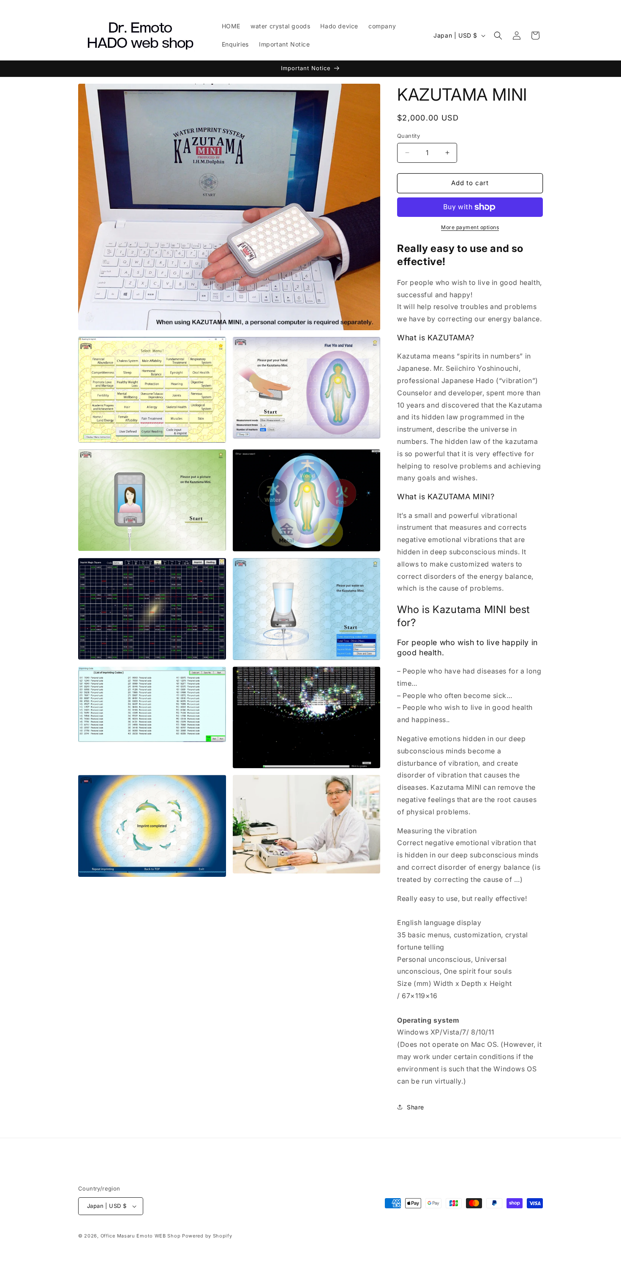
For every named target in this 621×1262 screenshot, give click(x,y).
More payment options (470, 227)
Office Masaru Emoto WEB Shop (141, 1236)
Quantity (408, 135)
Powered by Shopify (207, 1236)
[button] (498, 35)
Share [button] (415, 1107)
